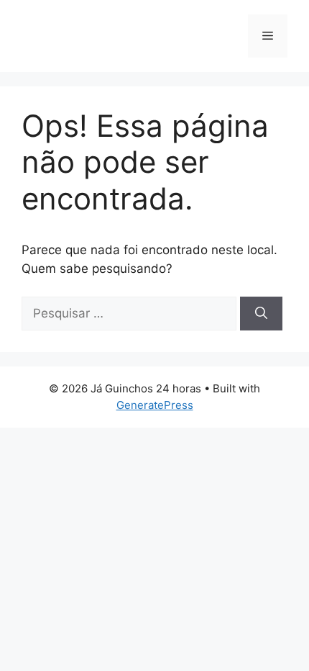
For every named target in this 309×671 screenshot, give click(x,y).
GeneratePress (154, 405)
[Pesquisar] (261, 314)
